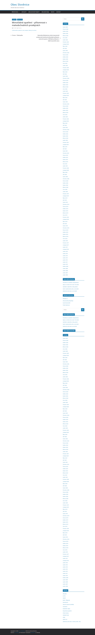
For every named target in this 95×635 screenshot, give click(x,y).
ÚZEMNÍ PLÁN (66, 615)
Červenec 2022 (66, 129)
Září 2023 (65, 99)
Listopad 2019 (66, 195)
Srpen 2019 (65, 202)
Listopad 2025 (66, 44)
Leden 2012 (65, 260)
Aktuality (24, 12)
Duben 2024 (65, 84)
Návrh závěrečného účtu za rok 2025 (71, 289)
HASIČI (64, 598)
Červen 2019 (65, 206)
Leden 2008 (65, 270)
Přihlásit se (65, 298)
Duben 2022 (65, 136)
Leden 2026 (65, 39)
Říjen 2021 (65, 146)
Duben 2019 (65, 210)
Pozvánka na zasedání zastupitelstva (71, 282)
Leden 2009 (65, 268)
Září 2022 (65, 125)
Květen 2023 (65, 108)
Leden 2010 (65, 264)
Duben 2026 (65, 33)
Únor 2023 (65, 114)
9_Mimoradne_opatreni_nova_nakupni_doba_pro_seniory (24, 30)
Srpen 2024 (65, 76)
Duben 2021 (65, 159)
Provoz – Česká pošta (17, 35)
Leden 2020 (65, 191)
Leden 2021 (65, 166)
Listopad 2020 (66, 170)
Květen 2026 (65, 31)
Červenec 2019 (66, 204)
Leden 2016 (65, 251)
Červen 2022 (65, 131)
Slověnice (20, 28)
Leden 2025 (65, 65)
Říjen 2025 (65, 46)
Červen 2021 (65, 155)
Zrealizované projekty (34, 12)
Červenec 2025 (66, 52)
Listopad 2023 (66, 95)
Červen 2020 (65, 181)
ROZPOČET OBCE (66, 608)
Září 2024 (65, 74)
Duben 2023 (65, 110)
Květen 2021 (65, 157)
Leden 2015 (65, 253)
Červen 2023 (65, 106)
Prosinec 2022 (66, 119)
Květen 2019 (65, 208)
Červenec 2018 (66, 228)
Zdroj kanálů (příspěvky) (68, 300)
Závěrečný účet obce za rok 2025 (70, 291)
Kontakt (58, 12)
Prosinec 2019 (66, 193)
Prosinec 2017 (66, 242)
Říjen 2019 (65, 198)
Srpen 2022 (65, 127)
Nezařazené (65, 602)
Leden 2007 (65, 272)
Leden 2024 (65, 91)
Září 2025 (65, 48)
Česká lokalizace (66, 305)
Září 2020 (65, 174)
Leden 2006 (65, 275)
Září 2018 (65, 223)
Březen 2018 (65, 236)
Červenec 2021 (66, 153)
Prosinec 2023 (66, 93)
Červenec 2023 (66, 104)
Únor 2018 (65, 238)
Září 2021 (65, 148)
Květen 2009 (65, 266)
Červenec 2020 (66, 178)
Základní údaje (45, 12)
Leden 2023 (65, 116)
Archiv (52, 12)
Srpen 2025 (65, 50)
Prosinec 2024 (66, 67)
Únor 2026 (65, 37)
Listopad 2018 (66, 219)
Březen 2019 (65, 213)
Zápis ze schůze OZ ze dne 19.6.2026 (71, 284)
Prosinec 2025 (66, 42)
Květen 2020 (65, 183)
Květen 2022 (65, 133)
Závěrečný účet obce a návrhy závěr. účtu (72, 621)
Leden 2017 (65, 247)
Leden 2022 (65, 140)
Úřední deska (15, 12)
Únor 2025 (65, 63)
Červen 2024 (65, 80)
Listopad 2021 (66, 144)
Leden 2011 (65, 262)
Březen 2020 (65, 187)
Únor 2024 (65, 89)
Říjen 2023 (65, 97)
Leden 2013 (65, 257)
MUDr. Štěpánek (66, 600)
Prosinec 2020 (66, 168)
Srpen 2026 (65, 27)
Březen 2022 (65, 138)
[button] (19, 12)
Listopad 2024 (66, 69)
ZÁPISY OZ (65, 619)
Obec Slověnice (20, 4)
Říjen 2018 (65, 221)
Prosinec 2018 (66, 217)
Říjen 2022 (65, 123)
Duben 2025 (65, 59)
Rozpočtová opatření (67, 610)
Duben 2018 (65, 234)
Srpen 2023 (65, 101)
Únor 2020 (65, 189)
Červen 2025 (65, 54)
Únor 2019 (65, 215)
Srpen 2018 (65, 225)
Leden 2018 (65, 240)
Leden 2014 (65, 255)
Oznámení (14, 19)
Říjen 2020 (65, 172)
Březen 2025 (65, 61)
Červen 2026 (65, 29)
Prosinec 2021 (66, 142)
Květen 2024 (65, 82)
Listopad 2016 (66, 249)
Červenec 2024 (66, 78)
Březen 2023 (65, 112)
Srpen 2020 (65, 176)
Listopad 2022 (66, 121)
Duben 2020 (65, 185)
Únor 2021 (65, 163)
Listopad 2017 (66, 245)
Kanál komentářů (66, 303)
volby (64, 617)
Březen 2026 (65, 35)
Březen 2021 (65, 161)
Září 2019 (65, 200)
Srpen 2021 (65, 151)
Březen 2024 (65, 86)
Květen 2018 (65, 232)
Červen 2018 (65, 230)
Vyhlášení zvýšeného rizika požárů (70, 286)
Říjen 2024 (65, 72)
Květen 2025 (65, 57)
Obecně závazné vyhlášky (68, 604)
